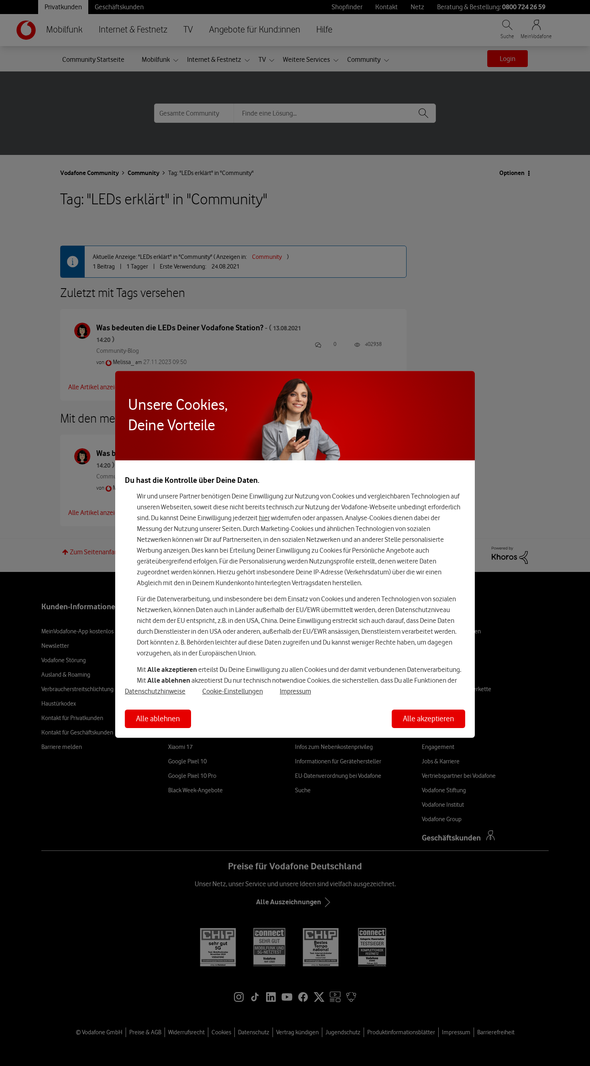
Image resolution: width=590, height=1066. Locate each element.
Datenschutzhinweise (155, 691)
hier (264, 518)
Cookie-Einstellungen (232, 691)
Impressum (295, 691)
